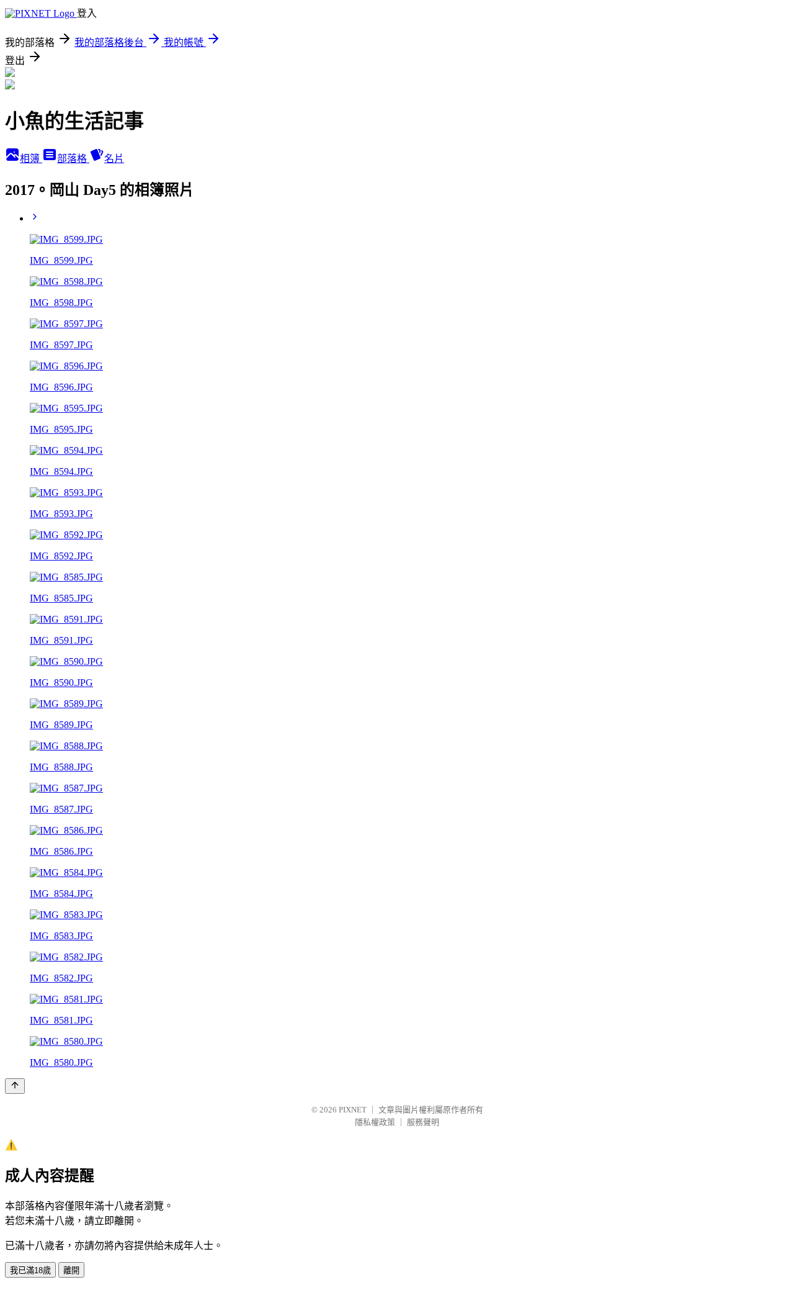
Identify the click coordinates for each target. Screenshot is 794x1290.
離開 (71, 1270)
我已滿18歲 (30, 1270)
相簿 (31, 158)
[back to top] (15, 1086)
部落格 (73, 158)
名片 (114, 158)
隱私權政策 (375, 1122)
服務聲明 (423, 1122)
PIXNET (353, 1109)
